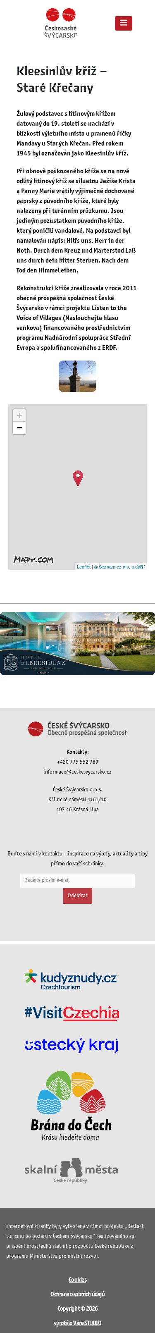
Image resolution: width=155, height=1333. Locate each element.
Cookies (77, 1280)
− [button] (19, 428)
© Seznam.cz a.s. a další (119, 566)
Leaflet (84, 566)
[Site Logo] (60, 23)
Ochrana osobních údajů (77, 1294)
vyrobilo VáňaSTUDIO (77, 1323)
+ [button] (19, 415)
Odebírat (78, 895)
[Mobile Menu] (123, 23)
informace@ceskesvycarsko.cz (77, 772)
